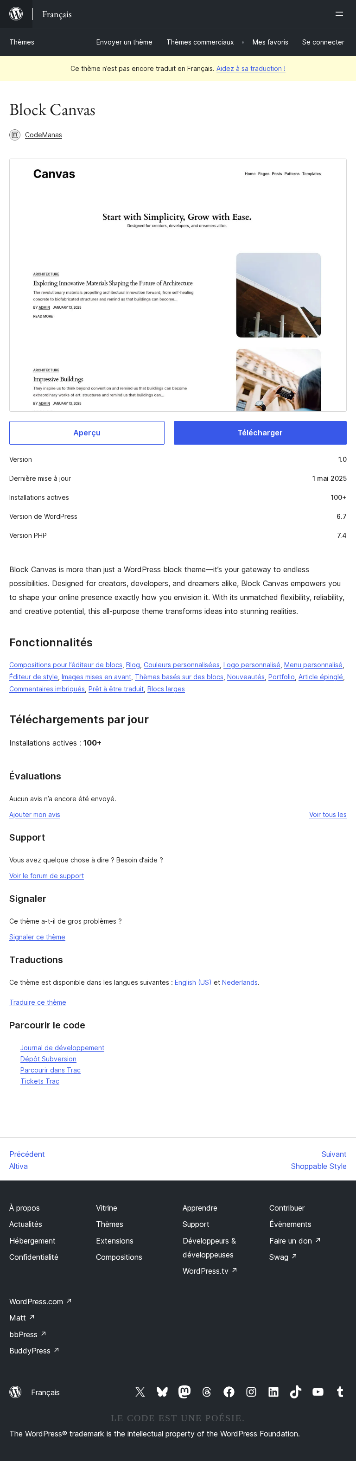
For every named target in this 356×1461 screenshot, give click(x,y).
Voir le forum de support (46, 876)
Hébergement (32, 1240)
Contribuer (287, 1207)
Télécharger (260, 432)
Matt (22, 1317)
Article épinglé (321, 677)
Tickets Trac (39, 1081)
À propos (24, 1207)
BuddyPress (34, 1350)
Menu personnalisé (313, 665)
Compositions (119, 1257)
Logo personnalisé (251, 665)
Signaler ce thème (37, 937)
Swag (283, 1257)
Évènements (290, 1224)
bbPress (28, 1334)
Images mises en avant (96, 677)
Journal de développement (62, 1048)
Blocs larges (166, 689)
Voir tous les (328, 814)
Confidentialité (33, 1257)
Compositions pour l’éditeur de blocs (65, 665)
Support (196, 1224)
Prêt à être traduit (116, 689)
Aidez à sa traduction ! (251, 68)
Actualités (25, 1224)
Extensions (115, 1240)
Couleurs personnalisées (182, 665)
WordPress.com (40, 1301)
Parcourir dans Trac (50, 1070)
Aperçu (87, 432)
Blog (133, 665)
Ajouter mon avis (34, 814)
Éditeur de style (33, 677)
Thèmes (21, 42)
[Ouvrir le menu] (341, 14)
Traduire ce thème (37, 1002)
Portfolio (281, 677)
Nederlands (240, 982)
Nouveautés (246, 677)
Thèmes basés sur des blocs (179, 677)
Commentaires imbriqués (47, 689)
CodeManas (43, 135)
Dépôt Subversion (48, 1059)
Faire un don (295, 1240)
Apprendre (200, 1207)
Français (45, 1392)
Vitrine (106, 1207)
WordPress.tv (210, 1271)
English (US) (193, 982)
